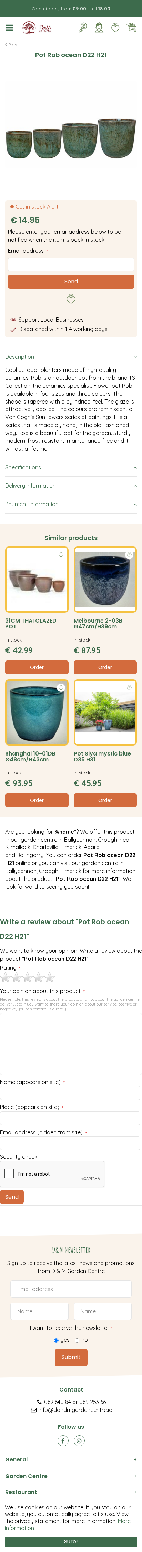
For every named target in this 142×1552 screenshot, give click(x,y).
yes (65, 1339)
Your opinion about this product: (42, 991)
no (84, 1339)
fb (63, 1440)
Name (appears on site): (32, 1082)
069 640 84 (57, 1401)
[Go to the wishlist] (112, 27)
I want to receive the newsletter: (71, 1328)
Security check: (19, 1156)
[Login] (98, 27)
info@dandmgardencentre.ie (75, 1409)
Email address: (28, 250)
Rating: (10, 968)
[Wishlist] (115, 27)
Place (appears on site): (31, 1107)
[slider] (27, 977)
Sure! (71, 1541)
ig (79, 1440)
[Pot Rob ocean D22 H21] (71, 124)
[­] (10, 27)
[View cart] (131, 27)
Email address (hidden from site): (43, 1132)
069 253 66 (92, 1401)
